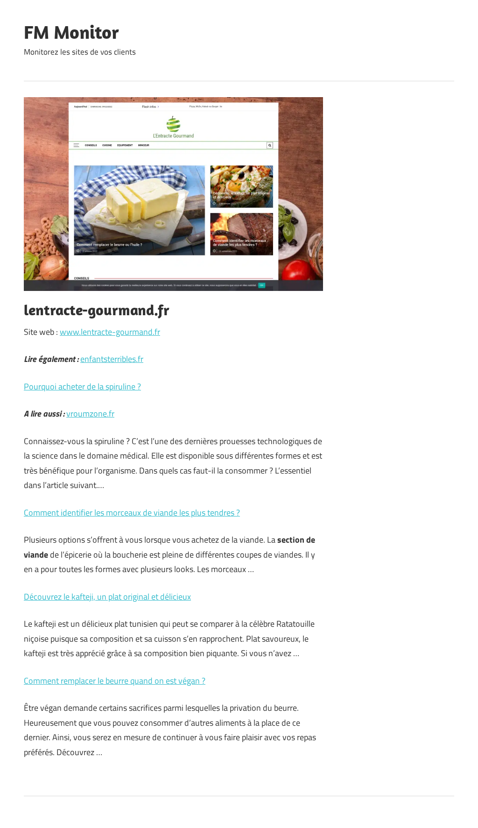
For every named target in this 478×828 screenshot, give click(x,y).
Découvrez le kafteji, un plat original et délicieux (107, 596)
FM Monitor (71, 31)
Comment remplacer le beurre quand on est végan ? (114, 680)
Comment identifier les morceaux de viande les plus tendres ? (132, 512)
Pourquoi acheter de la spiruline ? (82, 386)
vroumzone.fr (90, 413)
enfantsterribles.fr (111, 359)
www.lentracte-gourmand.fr (110, 332)
